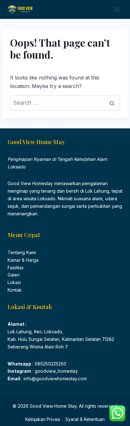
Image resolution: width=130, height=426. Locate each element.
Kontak (15, 290)
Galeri (14, 274)
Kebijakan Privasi (42, 419)
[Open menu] (116, 9)
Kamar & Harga (23, 260)
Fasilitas (16, 267)
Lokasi (14, 282)
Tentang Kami (22, 252)
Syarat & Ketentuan (85, 419)
